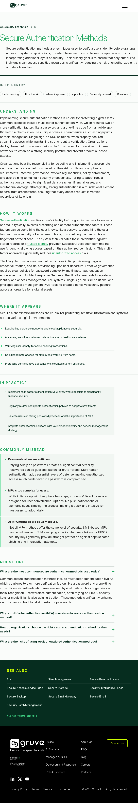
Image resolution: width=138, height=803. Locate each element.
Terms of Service (42, 789)
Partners (86, 772)
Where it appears (55, 94)
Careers (85, 764)
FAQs (84, 749)
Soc (9, 679)
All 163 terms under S (22, 716)
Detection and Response (61, 764)
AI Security (52, 749)
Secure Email (98, 696)
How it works (32, 94)
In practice (77, 94)
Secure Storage (58, 688)
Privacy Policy (19, 789)
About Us (86, 742)
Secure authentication (15, 220)
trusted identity (37, 243)
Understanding (11, 94)
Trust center (63, 789)
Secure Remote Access (104, 679)
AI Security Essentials (14, 27)
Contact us (117, 743)
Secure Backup (16, 696)
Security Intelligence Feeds (106, 688)
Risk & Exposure (55, 772)
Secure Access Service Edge (25, 688)
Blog (84, 757)
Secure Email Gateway (62, 696)
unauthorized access (66, 253)
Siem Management (60, 679)
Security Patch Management (24, 705)
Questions (122, 94)
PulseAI (50, 742)
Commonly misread (100, 94)
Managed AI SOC (56, 757)
